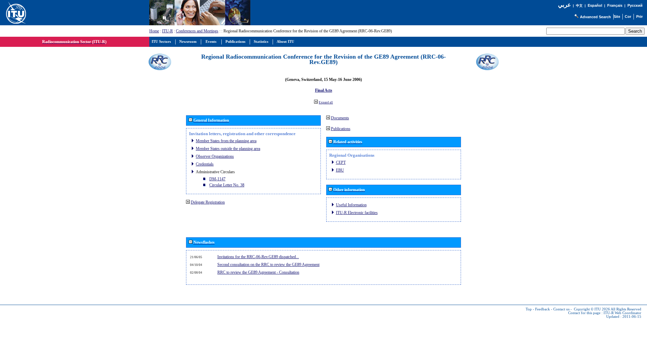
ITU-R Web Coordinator (622, 313)
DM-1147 (217, 179)
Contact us (561, 309)
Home (154, 31)
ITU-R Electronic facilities (357, 212)
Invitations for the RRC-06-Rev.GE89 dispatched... (258, 256)
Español (595, 5)
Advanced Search (595, 17)
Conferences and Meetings (197, 31)
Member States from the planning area (226, 141)
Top (529, 309)
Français (614, 5)
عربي (564, 5)
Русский (635, 5)
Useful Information (351, 205)
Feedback (542, 309)
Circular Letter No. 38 (226, 185)
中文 (579, 5)
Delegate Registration (208, 202)
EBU (340, 170)
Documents (340, 118)
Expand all (326, 102)
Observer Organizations (215, 156)
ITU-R (167, 31)
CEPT (341, 162)
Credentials (205, 164)
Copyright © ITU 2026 (592, 309)
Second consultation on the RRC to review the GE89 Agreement (268, 264)
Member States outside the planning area (228, 148)
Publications (340, 128)
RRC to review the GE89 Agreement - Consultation (258, 272)
